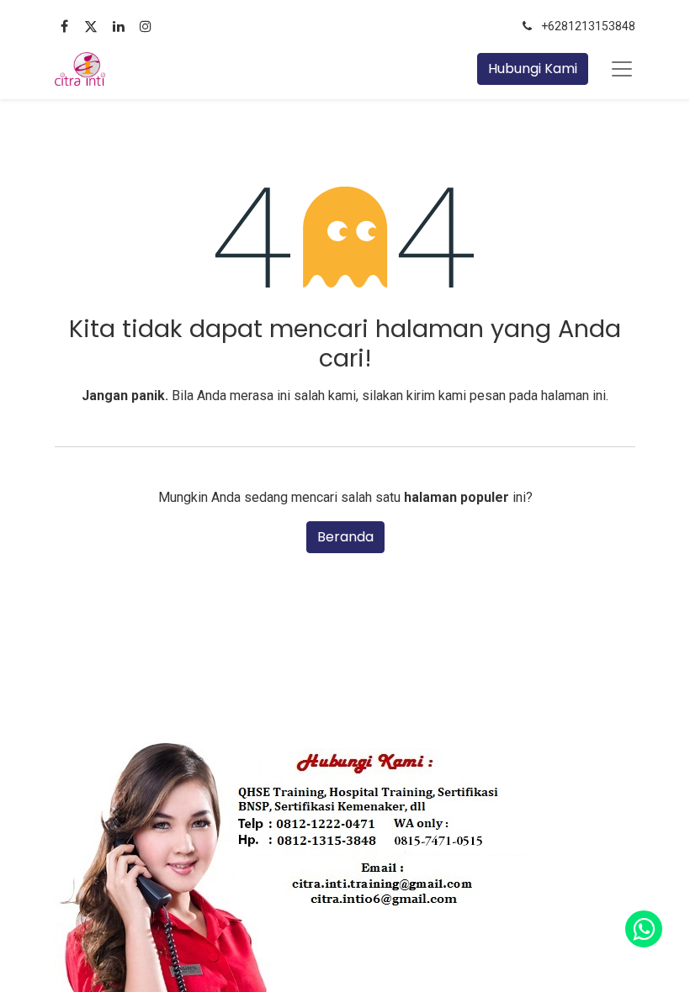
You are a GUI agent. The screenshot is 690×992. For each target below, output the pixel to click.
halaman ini (573, 396)
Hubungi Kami (532, 68)
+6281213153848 (588, 26)
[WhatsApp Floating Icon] (644, 929)
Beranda (345, 536)
